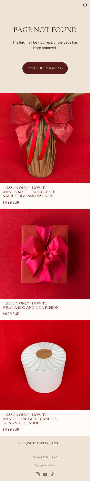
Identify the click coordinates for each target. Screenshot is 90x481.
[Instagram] (37, 474)
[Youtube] (45, 474)
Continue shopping (45, 68)
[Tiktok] (52, 474)
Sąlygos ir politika (45, 465)
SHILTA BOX (50, 456)
